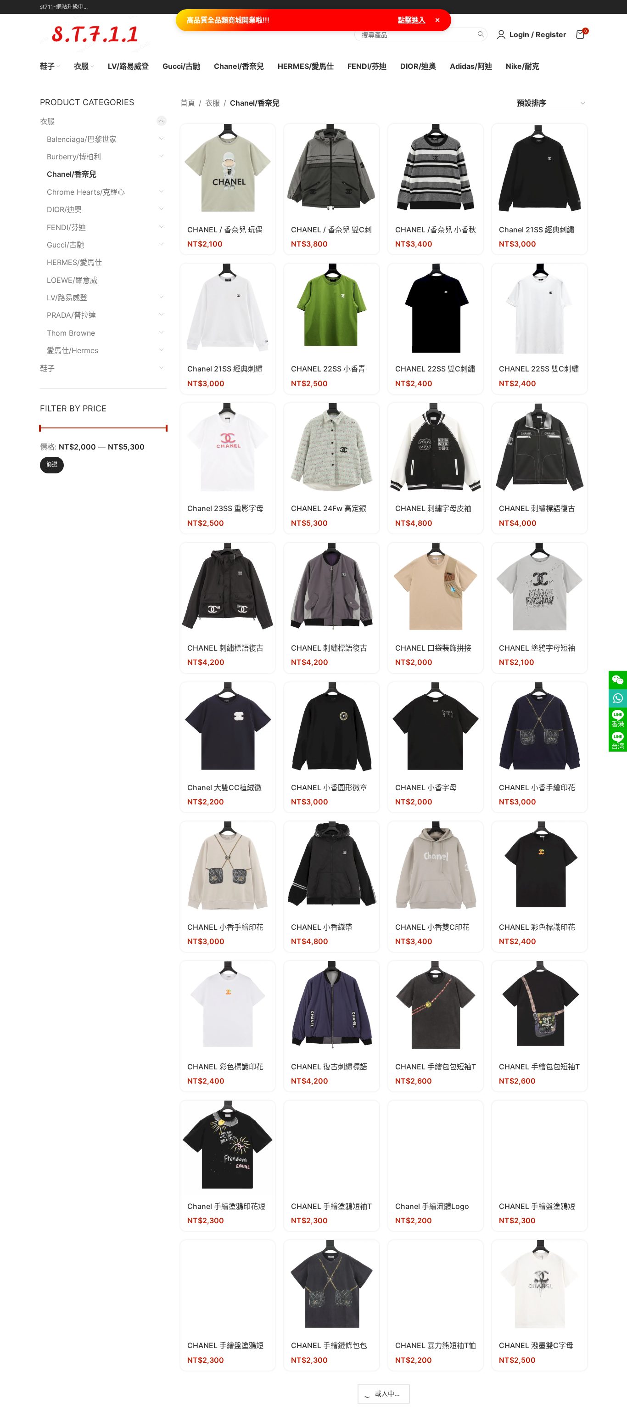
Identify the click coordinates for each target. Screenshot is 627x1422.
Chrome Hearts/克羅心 (86, 192)
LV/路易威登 (67, 297)
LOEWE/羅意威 (72, 280)
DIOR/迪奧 (64, 209)
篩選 (51, 464)
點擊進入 (411, 20)
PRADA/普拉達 (71, 315)
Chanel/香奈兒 (71, 174)
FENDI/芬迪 (66, 227)
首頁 (187, 102)
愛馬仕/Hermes (72, 350)
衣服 (47, 121)
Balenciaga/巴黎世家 (82, 139)
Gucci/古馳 (65, 244)
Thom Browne (71, 332)
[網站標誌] (95, 33)
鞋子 (47, 368)
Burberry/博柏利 (74, 156)
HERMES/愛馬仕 (74, 262)
